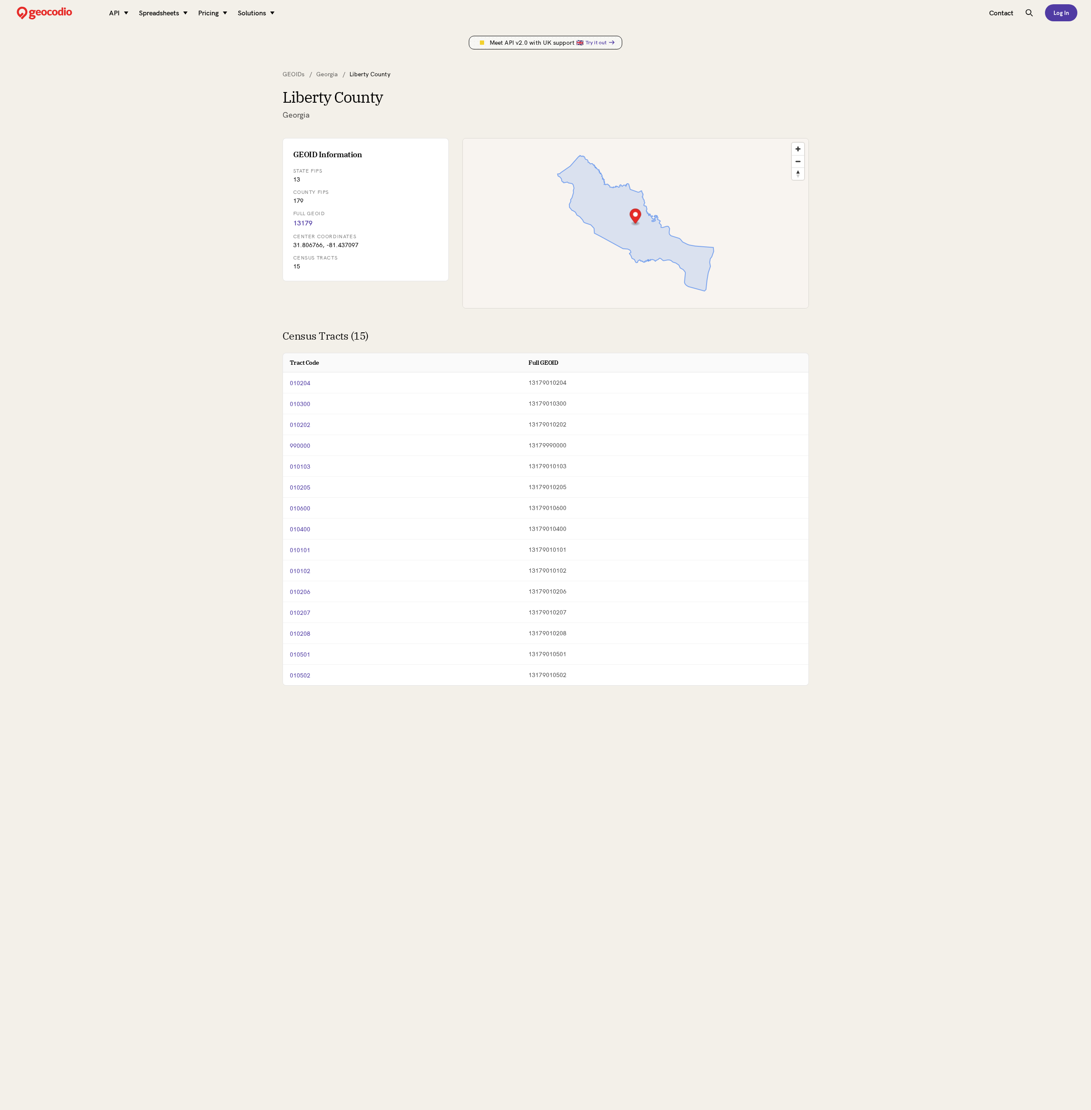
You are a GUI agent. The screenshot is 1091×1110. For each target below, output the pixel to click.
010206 (300, 592)
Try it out (596, 42)
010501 (300, 654)
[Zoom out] (798, 161)
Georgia (327, 74)
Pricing (208, 13)
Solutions (252, 13)
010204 (300, 383)
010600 (300, 508)
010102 (300, 571)
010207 (300, 613)
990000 (300, 446)
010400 (300, 529)
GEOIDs (294, 74)
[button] (635, 217)
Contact (1001, 13)
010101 (300, 550)
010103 (300, 466)
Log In (1061, 12)
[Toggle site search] (1029, 13)
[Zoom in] (798, 149)
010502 (300, 675)
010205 (300, 487)
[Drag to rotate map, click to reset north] (798, 173)
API (114, 13)
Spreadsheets (159, 13)
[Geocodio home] (57, 13)
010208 (300, 633)
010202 (300, 425)
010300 (300, 404)
